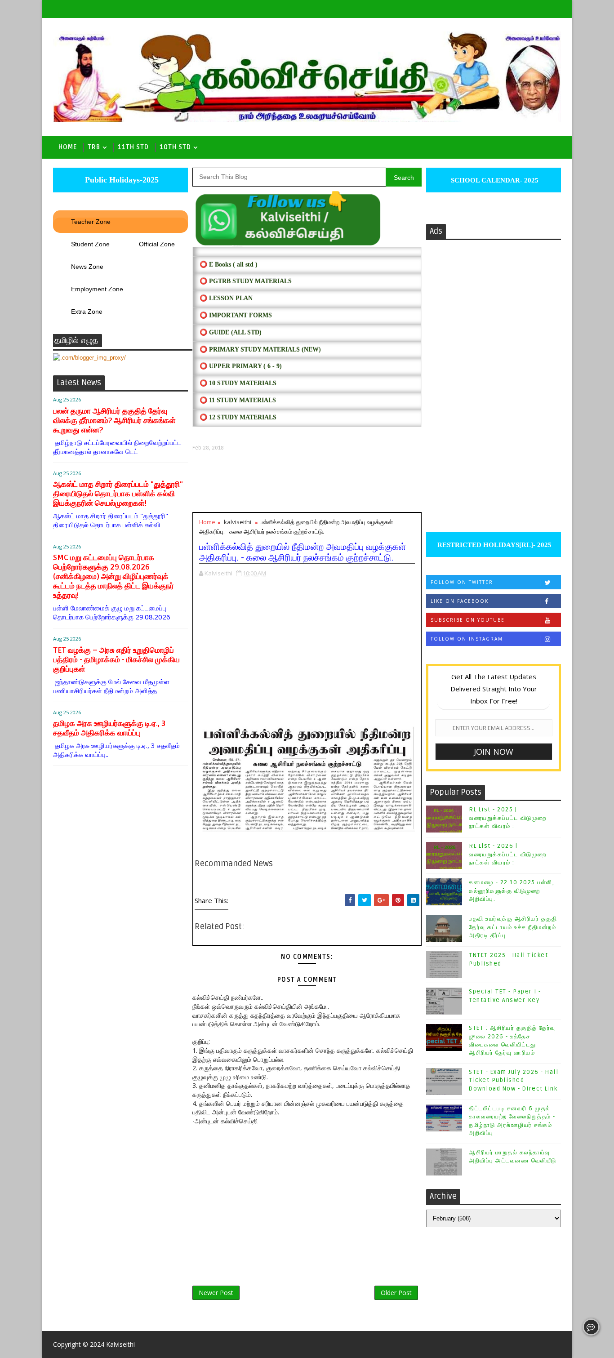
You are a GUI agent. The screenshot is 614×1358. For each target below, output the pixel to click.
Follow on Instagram (467, 639)
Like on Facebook (460, 601)
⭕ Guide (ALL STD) (231, 332)
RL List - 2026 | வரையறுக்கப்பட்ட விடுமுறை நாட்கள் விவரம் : (508, 854)
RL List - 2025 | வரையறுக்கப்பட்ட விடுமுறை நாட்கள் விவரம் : (508, 817)
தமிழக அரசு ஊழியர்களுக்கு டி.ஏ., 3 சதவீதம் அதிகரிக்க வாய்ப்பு (109, 728)
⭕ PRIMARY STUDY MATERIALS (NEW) (260, 349)
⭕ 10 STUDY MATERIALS (238, 383)
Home (67, 147)
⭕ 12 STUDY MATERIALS (238, 417)
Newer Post (216, 1292)
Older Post (396, 1292)
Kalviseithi (120, 1344)
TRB (94, 147)
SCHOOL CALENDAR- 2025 (493, 180)
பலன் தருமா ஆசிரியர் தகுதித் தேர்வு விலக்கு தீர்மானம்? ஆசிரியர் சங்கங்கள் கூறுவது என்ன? (114, 420)
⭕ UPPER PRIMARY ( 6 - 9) (241, 366)
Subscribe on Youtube (468, 620)
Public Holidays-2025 (121, 179)
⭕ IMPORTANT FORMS (236, 315)
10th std (175, 147)
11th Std (133, 147)
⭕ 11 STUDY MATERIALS (238, 400)
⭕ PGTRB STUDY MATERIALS (246, 281)
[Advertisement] (307, 481)
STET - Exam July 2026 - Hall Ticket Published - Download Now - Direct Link (513, 1080)
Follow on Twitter (462, 582)
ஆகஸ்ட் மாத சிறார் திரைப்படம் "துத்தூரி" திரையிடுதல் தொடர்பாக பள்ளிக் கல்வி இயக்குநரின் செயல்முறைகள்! (118, 494)
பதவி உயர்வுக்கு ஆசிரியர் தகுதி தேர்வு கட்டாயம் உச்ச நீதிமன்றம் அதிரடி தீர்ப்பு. (513, 927)
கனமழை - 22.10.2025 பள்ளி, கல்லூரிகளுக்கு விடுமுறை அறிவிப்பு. (511, 890)
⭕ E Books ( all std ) (229, 264)
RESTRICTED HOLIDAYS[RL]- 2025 (494, 544)
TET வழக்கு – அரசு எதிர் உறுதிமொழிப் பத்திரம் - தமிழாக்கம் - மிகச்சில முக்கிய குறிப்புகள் (116, 660)
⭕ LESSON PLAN (226, 298)
